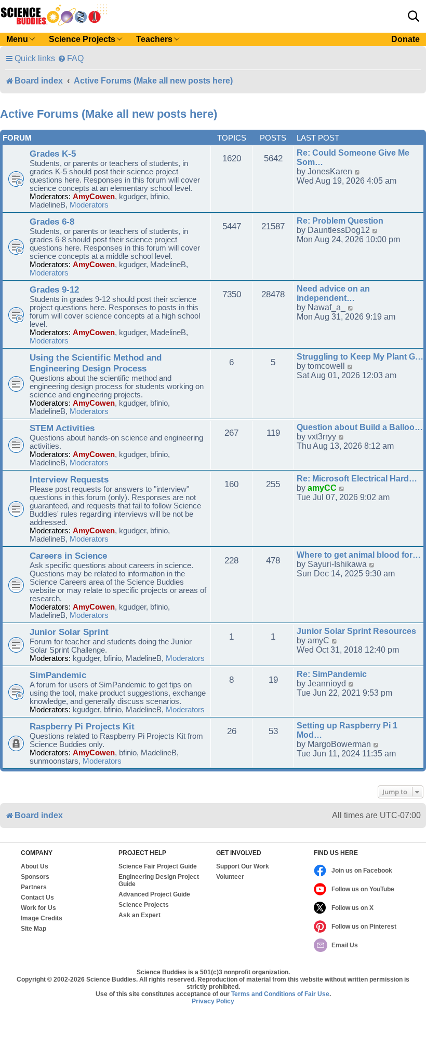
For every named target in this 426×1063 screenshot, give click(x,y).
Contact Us (37, 897)
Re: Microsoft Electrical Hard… (357, 478)
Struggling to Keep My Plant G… (360, 356)
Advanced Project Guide (154, 894)
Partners (34, 887)
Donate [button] (405, 39)
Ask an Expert (139, 915)
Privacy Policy (213, 1001)
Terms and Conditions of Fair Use (280, 994)
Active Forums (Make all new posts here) (108, 113)
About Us (34, 866)
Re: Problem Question (340, 220)
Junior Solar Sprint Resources (356, 631)
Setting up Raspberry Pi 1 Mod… (347, 730)
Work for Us (38, 908)
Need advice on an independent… (333, 293)
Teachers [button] (154, 39)
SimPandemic (58, 675)
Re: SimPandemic (332, 674)
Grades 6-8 (52, 221)
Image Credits (41, 918)
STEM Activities (62, 428)
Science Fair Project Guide (157, 866)
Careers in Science (68, 555)
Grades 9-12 (54, 289)
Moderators (89, 205)
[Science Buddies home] (54, 15)
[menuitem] (71, 58)
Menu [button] (17, 39)
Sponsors (35, 876)
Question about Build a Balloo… (360, 427)
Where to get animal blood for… (359, 554)
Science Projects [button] (82, 39)
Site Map (33, 928)
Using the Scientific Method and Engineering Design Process (96, 363)
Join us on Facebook (361, 870)
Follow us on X (352, 908)
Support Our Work (242, 866)
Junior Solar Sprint (69, 632)
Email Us (344, 945)
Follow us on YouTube (362, 889)
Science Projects (143, 904)
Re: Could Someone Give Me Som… (353, 157)
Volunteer (230, 876)
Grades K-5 (53, 153)
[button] (413, 16)
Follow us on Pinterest (363, 926)
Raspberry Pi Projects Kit (82, 726)
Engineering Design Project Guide (158, 880)
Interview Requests (69, 479)
